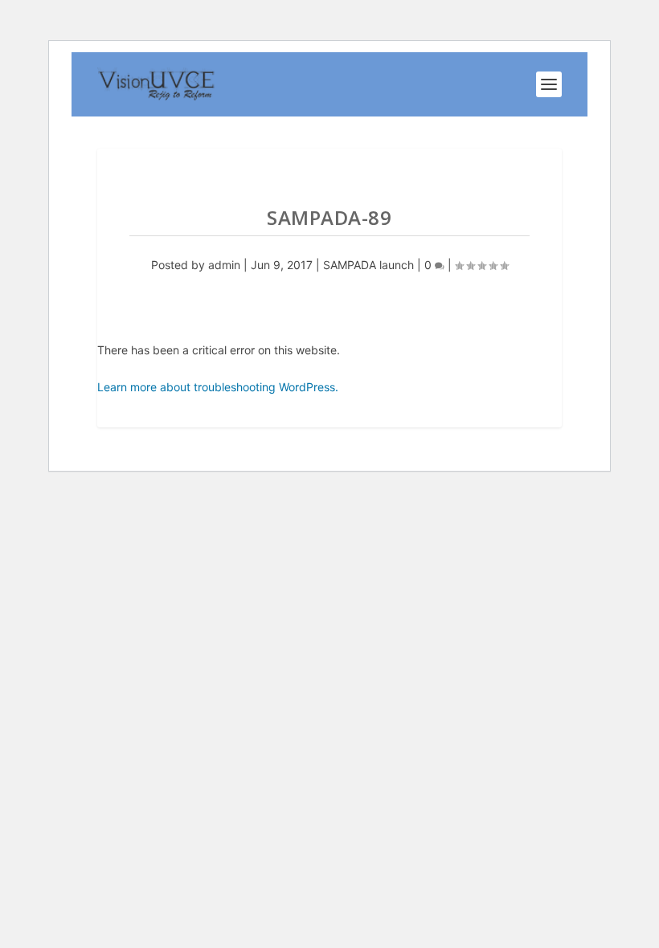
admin (224, 265)
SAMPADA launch (368, 265)
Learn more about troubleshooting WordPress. (217, 387)
